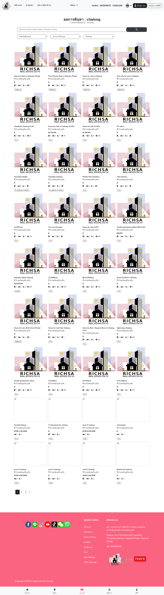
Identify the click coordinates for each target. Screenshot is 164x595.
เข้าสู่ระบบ (140, 6)
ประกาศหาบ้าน (44, 5)
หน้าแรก (18, 5)
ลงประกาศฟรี (155, 6)
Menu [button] (73, 5)
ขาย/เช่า (29, 5)
